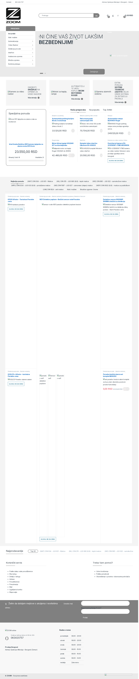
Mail (10, 587)
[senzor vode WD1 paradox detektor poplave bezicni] (69, 284)
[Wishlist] (113, 15)
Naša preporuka (78, 110)
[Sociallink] (6, 654)
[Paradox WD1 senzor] (52, 455)
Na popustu (94, 110)
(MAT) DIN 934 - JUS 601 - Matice (40, 181)
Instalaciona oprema (15, 56)
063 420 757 (19, 2)
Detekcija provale (14, 49)
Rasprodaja (55, 140)
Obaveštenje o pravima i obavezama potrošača (113, 576)
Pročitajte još (71, 131)
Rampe (110, 115)
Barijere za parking (58, 115)
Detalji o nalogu (14, 576)
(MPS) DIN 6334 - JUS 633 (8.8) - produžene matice (30, 185)
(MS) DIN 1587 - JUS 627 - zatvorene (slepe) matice (73, 185)
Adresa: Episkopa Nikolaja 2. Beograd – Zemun (117, 2)
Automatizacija (13, 41)
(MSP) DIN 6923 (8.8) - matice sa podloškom (113, 185)
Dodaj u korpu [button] (100, 131)
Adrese (12, 579)
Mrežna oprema (13, 60)
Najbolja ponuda (17, 181)
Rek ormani (94, 115)
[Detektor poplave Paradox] (61, 455)
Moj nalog (12, 574)
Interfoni (11, 53)
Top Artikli (107, 110)
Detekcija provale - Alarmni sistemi (19, 196)
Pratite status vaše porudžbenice (21, 571)
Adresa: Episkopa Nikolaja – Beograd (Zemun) (21, 650)
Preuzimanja (13, 584)
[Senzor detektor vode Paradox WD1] (43, 455)
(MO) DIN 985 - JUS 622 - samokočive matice (109, 181)
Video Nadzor (13, 45)
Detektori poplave (67, 196)
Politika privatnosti (102, 574)
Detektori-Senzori (79, 196)
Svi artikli (11, 34)
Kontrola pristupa (14, 64)
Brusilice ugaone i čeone (89, 189)
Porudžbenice (14, 582)
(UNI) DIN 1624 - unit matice (53, 189)
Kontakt (8, 2)
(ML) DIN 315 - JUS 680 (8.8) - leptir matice (72, 181)
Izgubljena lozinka (15, 589)
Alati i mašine (12, 37)
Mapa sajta (13, 592)
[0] (107, 15)
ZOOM (9, 676)
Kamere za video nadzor (115, 140)
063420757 (17, 637)
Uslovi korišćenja (102, 571)
